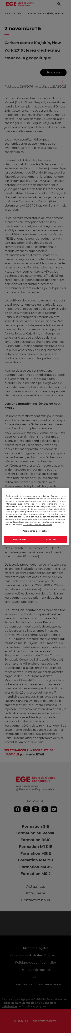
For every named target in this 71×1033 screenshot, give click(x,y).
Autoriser (51, 539)
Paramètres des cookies (35, 531)
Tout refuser (19, 539)
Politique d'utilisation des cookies (37, 524)
